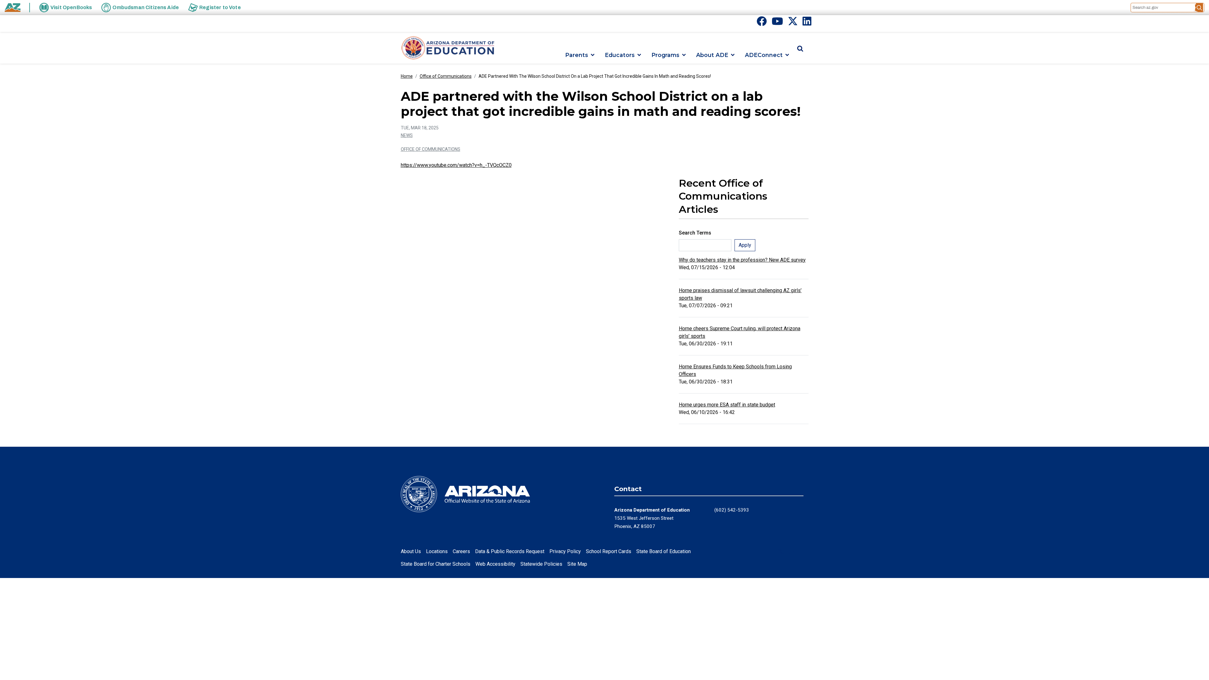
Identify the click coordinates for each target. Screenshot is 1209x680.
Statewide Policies (541, 564)
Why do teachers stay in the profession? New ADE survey (742, 260)
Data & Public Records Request (509, 551)
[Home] (448, 48)
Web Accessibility (495, 564)
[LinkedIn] (807, 23)
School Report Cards (608, 551)
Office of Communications (446, 76)
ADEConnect (764, 55)
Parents (576, 55)
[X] (793, 23)
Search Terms (695, 233)
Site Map (577, 564)
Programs (665, 55)
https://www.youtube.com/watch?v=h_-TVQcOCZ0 (456, 165)
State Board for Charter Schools (435, 564)
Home (407, 76)
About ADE (712, 55)
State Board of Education (663, 551)
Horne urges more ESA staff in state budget (727, 405)
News (407, 135)
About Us (411, 551)
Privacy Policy (565, 551)
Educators (620, 55)
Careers (461, 551)
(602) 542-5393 (731, 510)
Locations (437, 551)
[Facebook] (762, 23)
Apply (745, 245)
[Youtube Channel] (777, 23)
